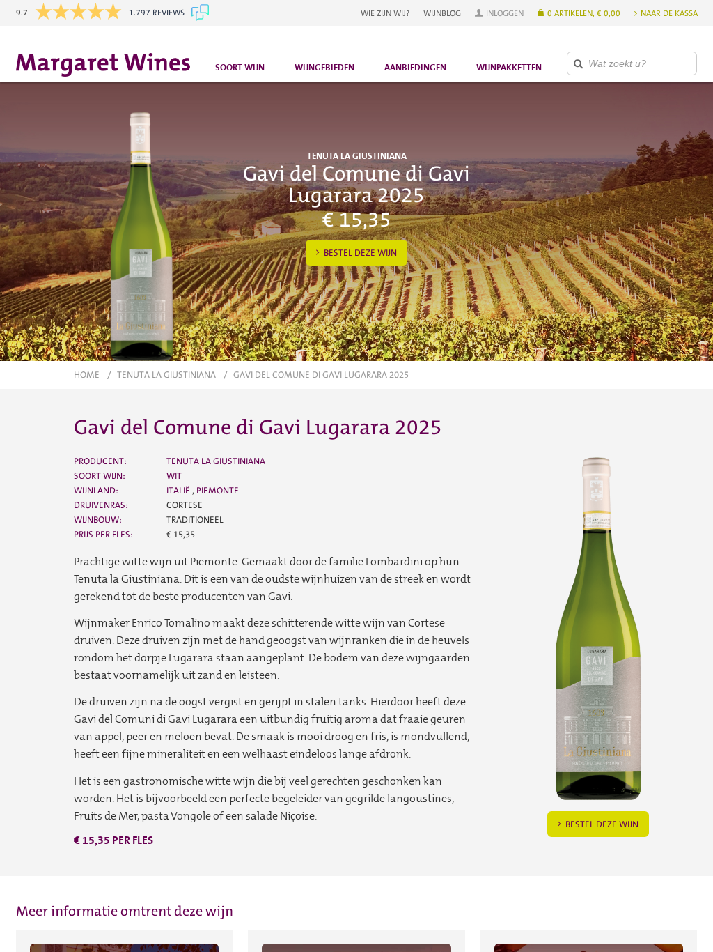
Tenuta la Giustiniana (166, 375)
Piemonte (217, 490)
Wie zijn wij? (385, 13)
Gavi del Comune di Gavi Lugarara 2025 (321, 375)
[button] (499, 13)
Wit (174, 476)
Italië (179, 490)
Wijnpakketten (509, 67)
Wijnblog (442, 13)
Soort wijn (240, 67)
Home (87, 375)
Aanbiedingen (415, 67)
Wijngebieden (324, 67)
